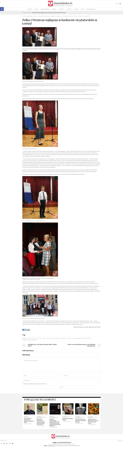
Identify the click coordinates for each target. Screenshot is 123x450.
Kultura (29, 12)
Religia (25, 416)
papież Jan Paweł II (56, 338)
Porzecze (64, 338)
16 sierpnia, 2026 (66, 421)
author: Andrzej (68, 16)
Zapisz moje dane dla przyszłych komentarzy (35, 383)
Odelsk (48, 338)
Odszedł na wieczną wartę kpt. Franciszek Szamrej (80, 421)
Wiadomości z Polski (32, 16)
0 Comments (87, 16)
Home (23, 12)
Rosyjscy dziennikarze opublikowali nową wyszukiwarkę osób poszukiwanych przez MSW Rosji (55, 422)
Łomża (43, 338)
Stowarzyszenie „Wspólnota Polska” (81, 338)
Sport (68, 416)
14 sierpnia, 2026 (79, 423)
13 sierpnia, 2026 (91, 424)
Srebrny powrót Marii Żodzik (67, 419)
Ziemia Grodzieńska (49, 16)
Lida (36, 338)
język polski (31, 338)
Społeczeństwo (53, 417)
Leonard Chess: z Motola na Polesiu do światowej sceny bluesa (93, 421)
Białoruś (24, 338)
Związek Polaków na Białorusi (29, 340)
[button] (2, 9)
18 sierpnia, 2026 (53, 427)
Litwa (40, 338)
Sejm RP (69, 338)
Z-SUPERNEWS (41, 16)
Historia (39, 416)
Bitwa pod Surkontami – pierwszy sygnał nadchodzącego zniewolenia (41, 422)
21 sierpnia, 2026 (27, 423)
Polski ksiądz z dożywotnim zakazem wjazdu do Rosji (29, 420)
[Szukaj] (119, 3)
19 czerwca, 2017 (59, 16)
